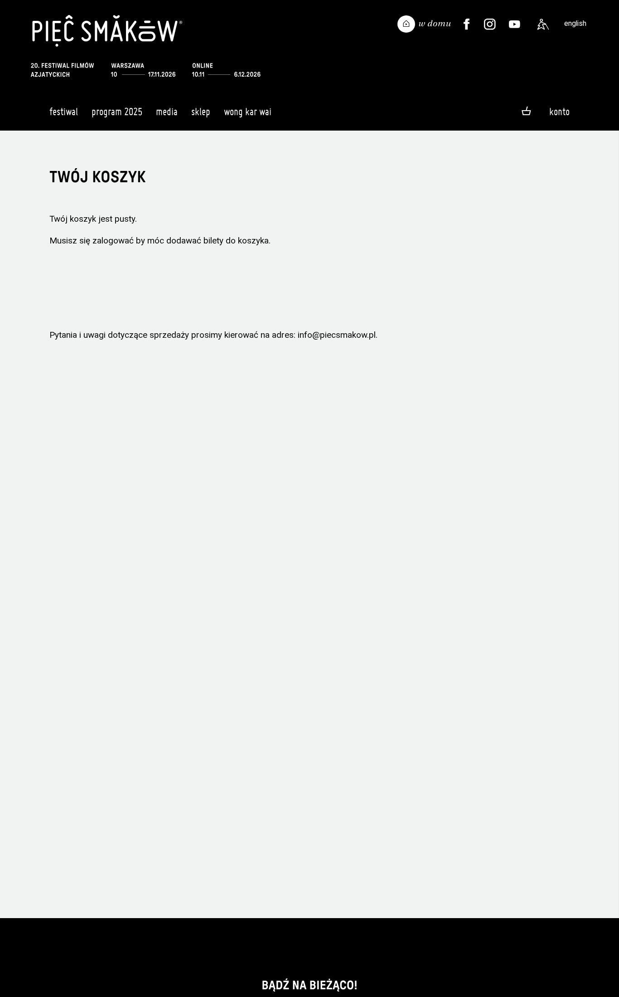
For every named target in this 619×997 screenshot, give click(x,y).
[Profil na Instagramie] (489, 24)
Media (167, 111)
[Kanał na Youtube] (514, 24)
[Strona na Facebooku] (467, 24)
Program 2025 (117, 111)
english (575, 23)
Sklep (200, 111)
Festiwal (63, 111)
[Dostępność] (543, 24)
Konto (559, 111)
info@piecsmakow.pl (337, 335)
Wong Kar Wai (247, 111)
